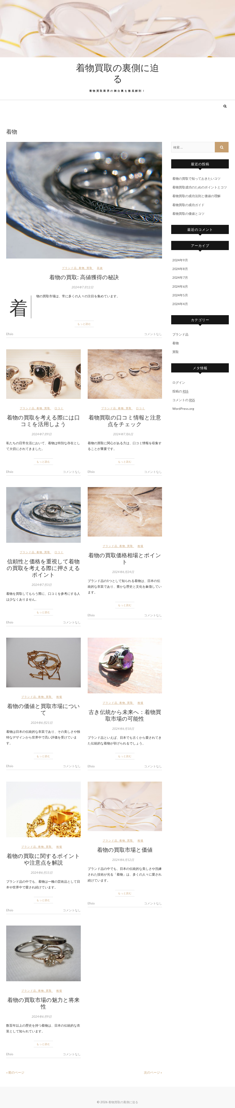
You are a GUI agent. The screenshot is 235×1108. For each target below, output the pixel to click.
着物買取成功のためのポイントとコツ (199, 187)
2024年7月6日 (123, 434)
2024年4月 (180, 304)
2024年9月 (180, 260)
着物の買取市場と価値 (125, 849)
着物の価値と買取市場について (43, 709)
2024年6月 (180, 286)
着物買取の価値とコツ (188, 213)
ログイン (178, 382)
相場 (140, 545)
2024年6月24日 (123, 572)
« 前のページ (15, 1072)
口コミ (59, 408)
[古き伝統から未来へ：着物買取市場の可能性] (125, 665)
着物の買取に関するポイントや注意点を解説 (43, 859)
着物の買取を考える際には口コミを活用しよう (43, 420)
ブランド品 (69, 267)
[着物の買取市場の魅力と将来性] (43, 953)
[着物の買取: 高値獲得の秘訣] (84, 200)
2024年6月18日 (123, 728)
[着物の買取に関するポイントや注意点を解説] (43, 809)
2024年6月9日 (42, 1016)
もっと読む (84, 323)
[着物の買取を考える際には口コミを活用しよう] (43, 374)
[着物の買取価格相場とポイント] (125, 512)
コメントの (183, 400)
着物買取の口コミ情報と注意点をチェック (125, 420)
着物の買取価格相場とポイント (124, 558)
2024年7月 (180, 277)
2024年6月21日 (42, 723)
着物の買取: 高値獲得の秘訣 (84, 277)
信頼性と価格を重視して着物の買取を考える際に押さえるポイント (43, 567)
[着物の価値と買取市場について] (43, 663)
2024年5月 (180, 295)
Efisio (9, 334)
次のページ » (153, 1072)
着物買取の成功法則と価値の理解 (196, 196)
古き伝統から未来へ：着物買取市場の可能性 (125, 715)
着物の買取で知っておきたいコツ (196, 178)
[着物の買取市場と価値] (125, 806)
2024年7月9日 (42, 434)
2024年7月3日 (42, 585)
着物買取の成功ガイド (188, 205)
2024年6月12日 (123, 860)
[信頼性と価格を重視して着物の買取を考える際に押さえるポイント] (43, 515)
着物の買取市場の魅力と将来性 (43, 1003)
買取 (89, 267)
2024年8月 (180, 269)
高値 (100, 267)
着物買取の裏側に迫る (117, 73)
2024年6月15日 (42, 872)
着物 (82, 267)
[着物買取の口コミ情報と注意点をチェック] (125, 374)
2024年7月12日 (82, 287)
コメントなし (153, 334)
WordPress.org (183, 409)
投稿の (180, 391)
